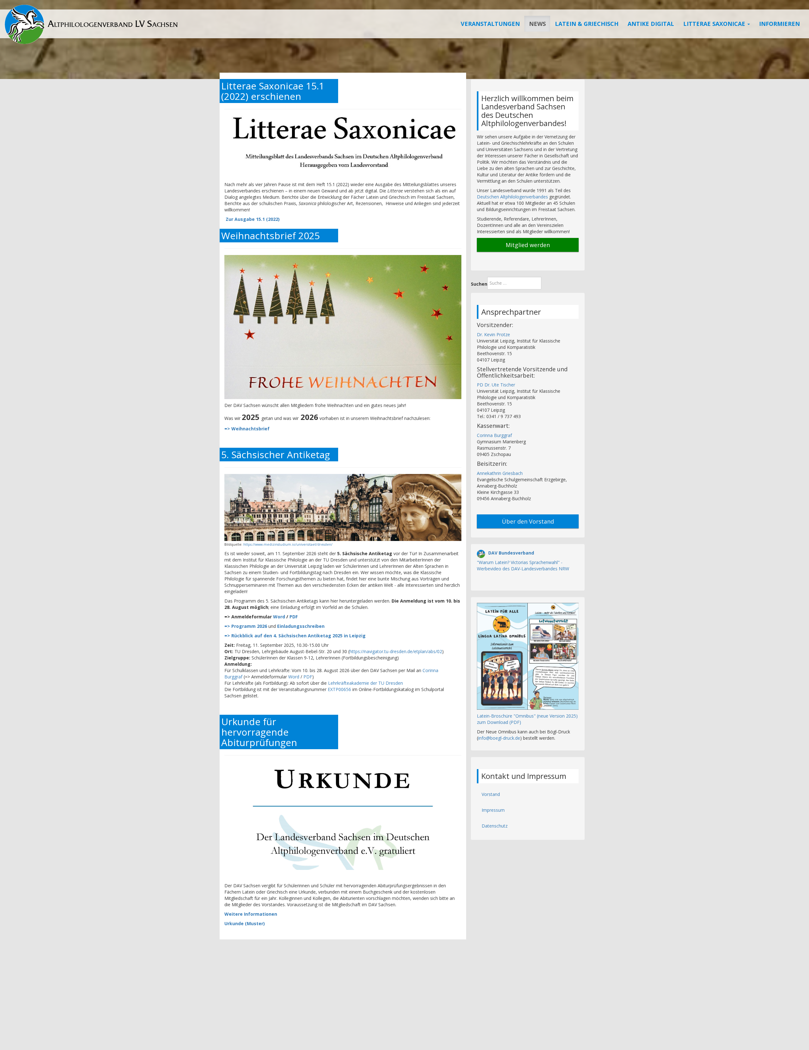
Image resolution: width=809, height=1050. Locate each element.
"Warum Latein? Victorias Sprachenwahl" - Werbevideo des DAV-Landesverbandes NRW (523, 565)
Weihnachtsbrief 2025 (270, 235)
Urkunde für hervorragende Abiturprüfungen (259, 732)
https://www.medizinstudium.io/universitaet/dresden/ (287, 544)
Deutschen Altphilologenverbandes (512, 197)
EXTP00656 (340, 689)
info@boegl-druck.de (499, 738)
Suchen (479, 284)
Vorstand (491, 794)
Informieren (779, 23)
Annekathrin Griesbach (500, 473)
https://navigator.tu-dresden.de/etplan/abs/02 (396, 651)
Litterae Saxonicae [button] (715, 23)
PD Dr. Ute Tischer (496, 385)
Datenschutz (495, 826)
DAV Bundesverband (511, 553)
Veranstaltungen (490, 23)
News (537, 23)
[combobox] (514, 283)
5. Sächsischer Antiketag (275, 454)
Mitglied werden (528, 245)
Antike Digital (651, 23)
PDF (293, 617)
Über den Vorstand (528, 521)
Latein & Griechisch (586, 23)
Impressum (493, 810)
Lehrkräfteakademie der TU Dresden (365, 683)
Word (279, 617)
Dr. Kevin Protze (493, 334)
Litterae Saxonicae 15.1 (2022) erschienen (272, 91)
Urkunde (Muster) (244, 923)
